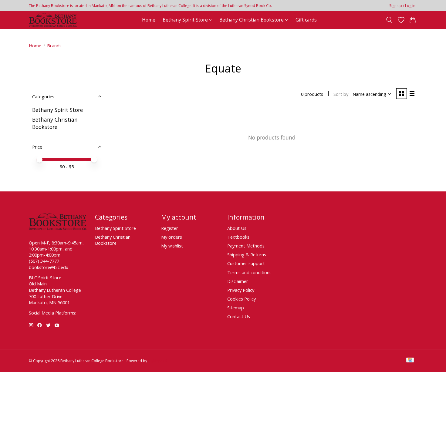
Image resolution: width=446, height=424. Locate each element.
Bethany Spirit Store (57, 109)
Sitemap (235, 308)
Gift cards (306, 20)
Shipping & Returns (246, 254)
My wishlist (172, 246)
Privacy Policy (240, 290)
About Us (236, 228)
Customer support (246, 263)
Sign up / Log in (402, 5)
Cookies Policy (241, 299)
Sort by (340, 94)
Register (169, 228)
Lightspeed (157, 360)
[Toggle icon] (389, 20)
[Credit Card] (410, 361)
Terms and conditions (249, 272)
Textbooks (238, 237)
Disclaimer (237, 281)
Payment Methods (246, 246)
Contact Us (238, 316)
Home (148, 20)
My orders (171, 237)
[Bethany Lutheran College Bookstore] (53, 20)
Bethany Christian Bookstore (55, 123)
